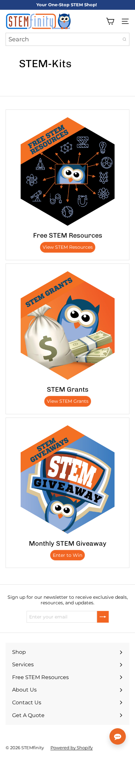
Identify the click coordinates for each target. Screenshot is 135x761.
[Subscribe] (103, 617)
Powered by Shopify (71, 747)
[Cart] (110, 21)
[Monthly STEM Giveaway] (67, 479)
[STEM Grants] (67, 325)
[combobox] (67, 39)
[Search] (124, 39)
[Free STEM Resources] (67, 171)
